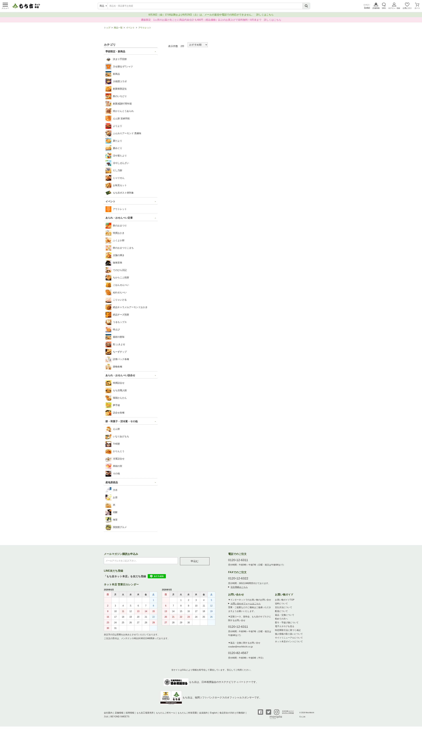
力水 (106, 716)
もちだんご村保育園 (187, 713)
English (367, 8)
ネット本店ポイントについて (289, 641)
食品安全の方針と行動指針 (232, 713)
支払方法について (283, 607)
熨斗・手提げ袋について (287, 622)
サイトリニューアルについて (289, 637)
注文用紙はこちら (239, 587)
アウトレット (144, 27)
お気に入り (407, 8)
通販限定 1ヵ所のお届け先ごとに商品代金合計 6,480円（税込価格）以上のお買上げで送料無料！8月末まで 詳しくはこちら (211, 19)
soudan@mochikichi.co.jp (240, 646)
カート (417, 8)
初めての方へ (281, 618)
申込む (195, 561)
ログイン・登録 (394, 8)
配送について (281, 611)
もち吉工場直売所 (145, 713)
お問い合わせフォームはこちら (246, 603)
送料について (281, 603)
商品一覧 (118, 27)
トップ (107, 27)
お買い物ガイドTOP (284, 600)
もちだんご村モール (165, 713)
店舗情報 (376, 8)
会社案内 (108, 713)
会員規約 (203, 713)
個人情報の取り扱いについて (289, 634)
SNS (384, 8)
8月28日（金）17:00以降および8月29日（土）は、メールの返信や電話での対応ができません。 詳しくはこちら (211, 14)
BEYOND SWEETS (119, 716)
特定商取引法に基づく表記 (288, 630)
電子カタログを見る (284, 626)
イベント (130, 27)
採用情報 (130, 713)
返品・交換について (284, 615)
